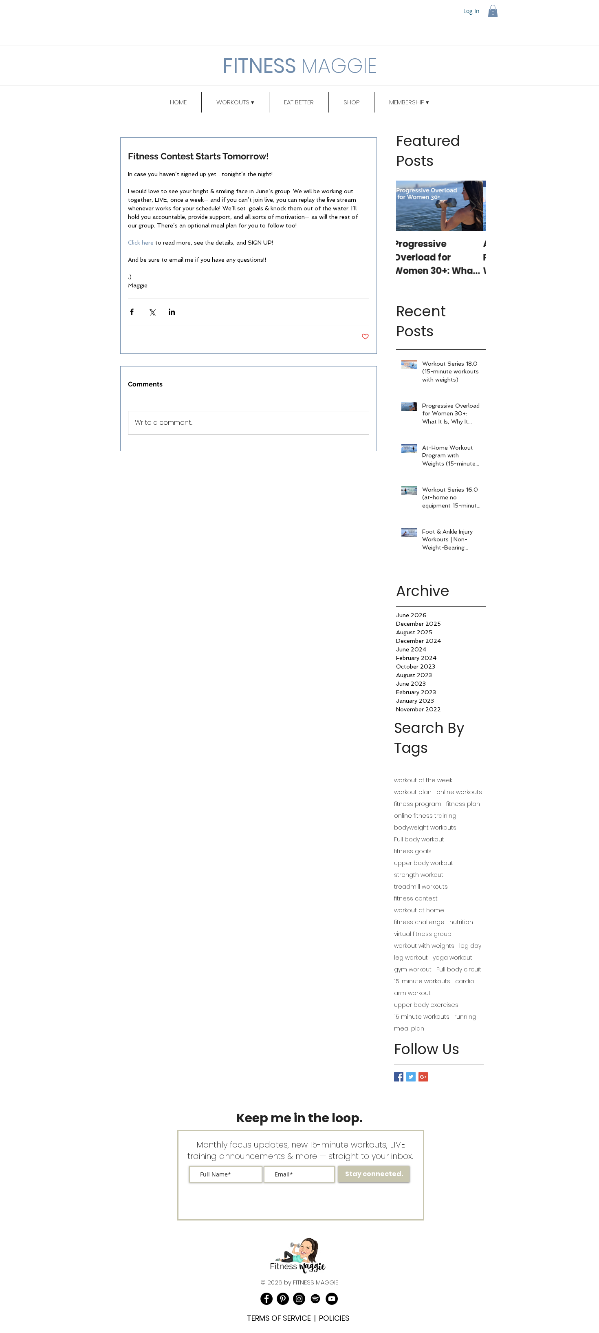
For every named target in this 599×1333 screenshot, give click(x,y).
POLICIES (334, 1318)
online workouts (459, 792)
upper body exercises (426, 1005)
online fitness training (425, 815)
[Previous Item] (409, 205)
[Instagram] (299, 1299)
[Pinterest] (283, 1299)
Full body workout (419, 839)
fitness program (417, 804)
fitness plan (463, 804)
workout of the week (423, 780)
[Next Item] (472, 205)
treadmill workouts (421, 886)
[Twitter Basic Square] (411, 1076)
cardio (464, 981)
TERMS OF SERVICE (279, 1318)
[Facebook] (266, 1299)
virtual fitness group (422, 934)
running (465, 1016)
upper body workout (423, 863)
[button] (493, 11)
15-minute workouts (422, 981)
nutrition (461, 922)
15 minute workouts (421, 1016)
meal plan (409, 1028)
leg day (470, 945)
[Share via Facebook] (132, 312)
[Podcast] (315, 1299)
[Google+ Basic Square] (423, 1076)
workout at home (419, 910)
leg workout (411, 957)
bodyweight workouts (425, 827)
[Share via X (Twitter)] (152, 312)
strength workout (418, 875)
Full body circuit (458, 969)
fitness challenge (419, 922)
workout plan (413, 792)
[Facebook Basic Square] (398, 1076)
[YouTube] (332, 1299)
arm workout (412, 993)
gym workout (413, 969)
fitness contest (416, 898)
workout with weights (424, 945)
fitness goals (413, 851)
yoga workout (452, 957)
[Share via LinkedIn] (172, 312)
